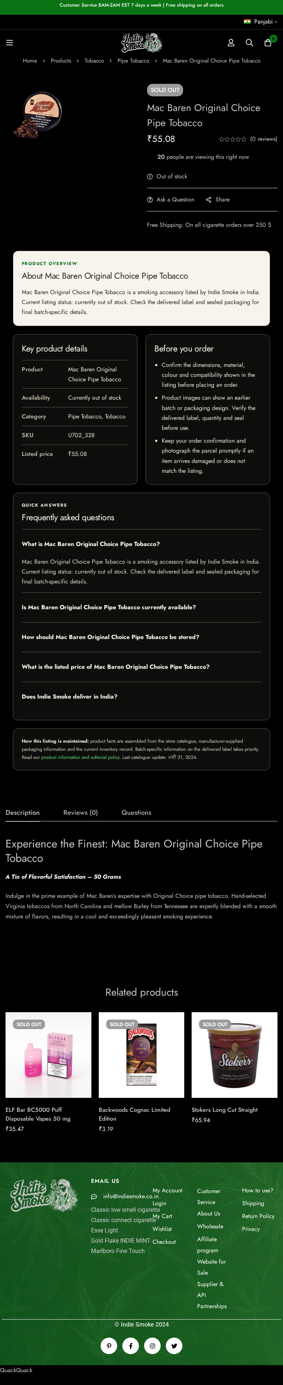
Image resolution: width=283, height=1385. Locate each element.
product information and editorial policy (80, 757)
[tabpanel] (141, 898)
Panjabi (263, 21)
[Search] (249, 43)
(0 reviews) (263, 139)
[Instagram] (152, 1346)
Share (223, 199)
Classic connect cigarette (123, 1220)
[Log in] (231, 43)
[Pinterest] (109, 1346)
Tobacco (94, 61)
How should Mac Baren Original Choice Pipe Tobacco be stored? (110, 637)
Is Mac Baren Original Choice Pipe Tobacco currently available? (109, 607)
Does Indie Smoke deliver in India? (70, 696)
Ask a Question (175, 199)
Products (61, 61)
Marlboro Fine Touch (118, 1250)
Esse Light (104, 1230)
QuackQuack (16, 1370)
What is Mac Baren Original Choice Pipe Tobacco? (91, 544)
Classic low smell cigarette (125, 1209)
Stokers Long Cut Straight (225, 1110)
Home (30, 61)
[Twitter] (174, 1346)
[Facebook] (130, 1346)
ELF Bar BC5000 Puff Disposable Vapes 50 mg (38, 1114)
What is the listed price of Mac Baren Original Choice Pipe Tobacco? (116, 667)
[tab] (23, 813)
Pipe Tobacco (133, 61)
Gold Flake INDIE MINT (120, 1240)
